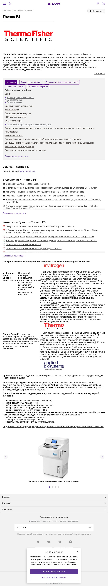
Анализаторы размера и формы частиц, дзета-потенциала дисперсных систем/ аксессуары (49, 128)
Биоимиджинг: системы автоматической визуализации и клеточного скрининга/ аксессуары (49, 143)
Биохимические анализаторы (19, 106)
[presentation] (6, 457)
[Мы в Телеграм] (37, 541)
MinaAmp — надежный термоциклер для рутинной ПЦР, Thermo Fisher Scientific (45, 192)
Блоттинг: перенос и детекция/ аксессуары (25, 150)
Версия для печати (54, 583)
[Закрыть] (77, 551)
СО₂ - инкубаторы (13, 121)
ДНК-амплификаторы (15, 117)
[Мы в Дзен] (59, 541)
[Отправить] (89, 528)
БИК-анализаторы (14, 135)
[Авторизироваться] (98, 3)
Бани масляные (14, 100)
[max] (70, 541)
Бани (7, 94)
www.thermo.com (27, 171)
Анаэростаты (11, 132)
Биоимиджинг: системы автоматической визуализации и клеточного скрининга (43, 139)
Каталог (6, 497)
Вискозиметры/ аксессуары (18, 113)
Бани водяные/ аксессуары (20, 97)
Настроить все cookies (54, 577)
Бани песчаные (14, 102)
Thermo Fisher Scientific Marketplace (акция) (27, 252)
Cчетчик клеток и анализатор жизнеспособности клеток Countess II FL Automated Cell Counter (51, 188)
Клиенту (6, 503)
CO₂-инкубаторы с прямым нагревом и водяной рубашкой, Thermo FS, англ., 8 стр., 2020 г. (50, 237)
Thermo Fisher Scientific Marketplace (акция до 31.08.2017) (34, 248)
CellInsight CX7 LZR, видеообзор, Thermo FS (28, 184)
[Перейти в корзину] (103, 3)
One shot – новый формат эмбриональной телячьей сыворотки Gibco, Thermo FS (45, 196)
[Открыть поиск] (10, 3)
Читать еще (99, 73)
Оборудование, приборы (18, 90)
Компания (7, 509)
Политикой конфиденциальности (61, 557)
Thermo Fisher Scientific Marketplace (23, 244)
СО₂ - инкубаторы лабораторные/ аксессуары (29, 124)
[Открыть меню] (4, 3)
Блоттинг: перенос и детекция (19, 146)
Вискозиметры (12, 110)
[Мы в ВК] (48, 541)
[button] (49, 487)
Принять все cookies (54, 571)
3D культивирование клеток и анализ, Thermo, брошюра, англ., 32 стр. (40, 226)
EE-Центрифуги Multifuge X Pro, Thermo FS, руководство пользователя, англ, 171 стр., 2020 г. (51, 241)
